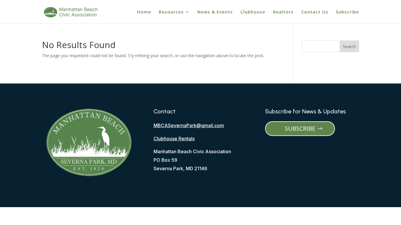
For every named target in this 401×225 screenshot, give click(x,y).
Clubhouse (252, 12)
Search (349, 46)
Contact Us (314, 12)
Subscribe (347, 12)
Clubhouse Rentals (174, 139)
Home (144, 12)
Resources (171, 12)
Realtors (283, 12)
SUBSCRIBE (300, 128)
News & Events (215, 12)
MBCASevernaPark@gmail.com (189, 125)
